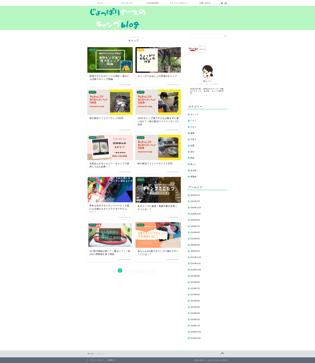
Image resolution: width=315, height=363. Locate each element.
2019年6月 (195, 294)
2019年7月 (195, 288)
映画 (192, 158)
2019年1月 (195, 326)
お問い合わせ (205, 3)
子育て (193, 139)
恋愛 (192, 145)
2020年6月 (195, 232)
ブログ (193, 127)
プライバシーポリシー (179, 3)
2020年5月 (195, 239)
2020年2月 (195, 251)
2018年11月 (195, 338)
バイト (193, 121)
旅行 (192, 152)
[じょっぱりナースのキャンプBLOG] (157, 29)
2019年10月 (195, 270)
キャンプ (194, 114)
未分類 (193, 170)
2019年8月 (195, 282)
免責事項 (111, 360)
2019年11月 (195, 263)
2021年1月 (195, 201)
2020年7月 (195, 226)
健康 (192, 133)
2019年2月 (195, 319)
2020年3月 (195, 245)
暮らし (193, 164)
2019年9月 (195, 276)
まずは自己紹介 (152, 3)
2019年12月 (195, 257)
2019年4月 (195, 307)
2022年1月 (195, 195)
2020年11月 (195, 214)
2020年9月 (195, 220)
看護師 (193, 177)
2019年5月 (195, 301)
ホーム (100, 3)
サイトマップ (126, 3)
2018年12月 (195, 332)
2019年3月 (195, 313)
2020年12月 (195, 207)
